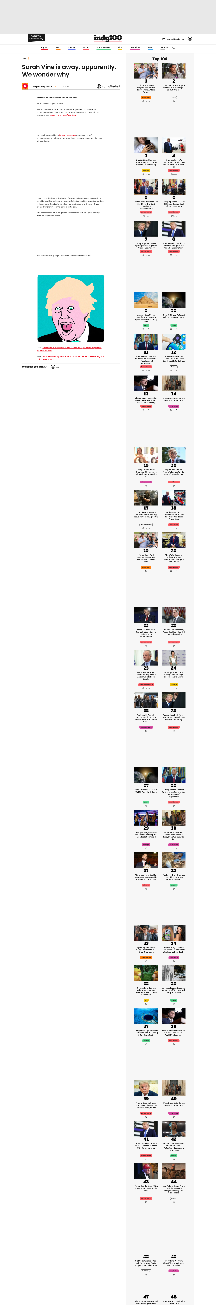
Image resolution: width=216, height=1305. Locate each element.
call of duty (146, 1271)
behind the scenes (67, 135)
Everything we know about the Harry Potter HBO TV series (173, 1263)
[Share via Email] (118, 86)
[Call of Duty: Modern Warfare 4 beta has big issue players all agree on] (146, 497)
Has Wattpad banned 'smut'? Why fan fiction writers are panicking (146, 162)
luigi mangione (146, 958)
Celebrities (135, 47)
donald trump (173, 170)
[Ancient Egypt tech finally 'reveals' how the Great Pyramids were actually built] (146, 300)
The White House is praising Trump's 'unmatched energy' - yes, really (174, 558)
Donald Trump (146, 251)
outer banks (174, 406)
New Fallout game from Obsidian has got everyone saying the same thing (174, 1189)
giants (173, 1000)
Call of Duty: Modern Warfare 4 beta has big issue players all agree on (146, 514)
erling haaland (146, 482)
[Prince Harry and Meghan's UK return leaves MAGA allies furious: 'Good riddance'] (146, 70)
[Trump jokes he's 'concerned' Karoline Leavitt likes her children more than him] (174, 145)
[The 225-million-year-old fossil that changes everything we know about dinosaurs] (174, 860)
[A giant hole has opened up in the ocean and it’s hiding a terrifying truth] (146, 1015)
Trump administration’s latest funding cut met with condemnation (174, 245)
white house (174, 525)
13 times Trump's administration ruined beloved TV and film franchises (173, 515)
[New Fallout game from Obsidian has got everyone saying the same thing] (174, 1171)
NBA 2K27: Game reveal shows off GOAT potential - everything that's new (173, 1146)
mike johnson (146, 406)
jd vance (146, 885)
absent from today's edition (63, 115)
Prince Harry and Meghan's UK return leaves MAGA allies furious (146, 88)
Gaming (72, 47)
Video (150, 47)
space (174, 325)
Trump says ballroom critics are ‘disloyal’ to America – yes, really (146, 1105)
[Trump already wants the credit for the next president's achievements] (146, 186)
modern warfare (146, 525)
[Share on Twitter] (114, 86)
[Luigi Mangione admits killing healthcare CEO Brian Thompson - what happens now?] (146, 932)
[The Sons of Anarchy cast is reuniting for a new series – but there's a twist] (146, 700)
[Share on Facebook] (110, 86)
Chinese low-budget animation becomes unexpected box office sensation (146, 991)
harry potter (174, 1271)
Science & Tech (103, 47)
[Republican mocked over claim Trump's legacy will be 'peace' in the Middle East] (174, 454)
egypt (146, 325)
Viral (120, 47)
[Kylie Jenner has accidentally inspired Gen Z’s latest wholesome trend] (174, 932)
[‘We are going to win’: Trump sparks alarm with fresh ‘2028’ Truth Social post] (146, 1171)
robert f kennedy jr (146, 685)
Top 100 (44, 47)
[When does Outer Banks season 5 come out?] (174, 383)
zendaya (174, 685)
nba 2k (173, 1156)
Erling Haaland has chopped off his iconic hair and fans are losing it (146, 473)
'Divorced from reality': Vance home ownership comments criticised (146, 877)
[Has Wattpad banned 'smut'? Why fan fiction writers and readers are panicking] (146, 145)
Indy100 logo (108, 38)
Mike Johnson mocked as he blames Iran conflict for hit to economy (146, 400)
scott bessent (173, 642)
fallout (173, 1198)
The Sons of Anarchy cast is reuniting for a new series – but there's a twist (146, 718)
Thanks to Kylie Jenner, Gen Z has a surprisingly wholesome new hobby (174, 949)
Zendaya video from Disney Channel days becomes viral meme (173, 674)
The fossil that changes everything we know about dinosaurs (173, 877)
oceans (146, 1041)
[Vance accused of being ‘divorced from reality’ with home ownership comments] (146, 860)
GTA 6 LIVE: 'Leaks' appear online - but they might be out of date (174, 87)
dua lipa (146, 845)
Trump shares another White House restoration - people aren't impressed (146, 359)
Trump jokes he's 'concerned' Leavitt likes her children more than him (173, 163)
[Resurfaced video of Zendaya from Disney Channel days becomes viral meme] (174, 657)
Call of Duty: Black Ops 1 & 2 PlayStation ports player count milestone (146, 1263)
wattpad (146, 170)
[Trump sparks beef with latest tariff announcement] (174, 1286)
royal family (146, 98)
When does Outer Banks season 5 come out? (174, 399)
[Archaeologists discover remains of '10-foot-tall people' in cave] (174, 973)
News (58, 47)
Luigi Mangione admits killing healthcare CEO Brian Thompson (146, 949)
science (173, 885)
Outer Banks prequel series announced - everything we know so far (173, 835)
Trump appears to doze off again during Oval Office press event (174, 204)
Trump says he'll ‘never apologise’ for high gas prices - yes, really (146, 245)
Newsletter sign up (175, 39)
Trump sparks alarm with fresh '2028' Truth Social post (146, 1188)
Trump (86, 47)
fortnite (173, 367)
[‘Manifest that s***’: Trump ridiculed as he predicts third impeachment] (146, 614)
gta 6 (174, 98)
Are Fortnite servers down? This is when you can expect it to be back (173, 358)
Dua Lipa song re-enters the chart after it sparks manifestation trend (146, 834)
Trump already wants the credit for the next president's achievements (146, 205)
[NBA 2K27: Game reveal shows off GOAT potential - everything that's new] (174, 1128)
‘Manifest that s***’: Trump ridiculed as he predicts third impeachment (146, 633)
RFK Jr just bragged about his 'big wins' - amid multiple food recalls (146, 675)
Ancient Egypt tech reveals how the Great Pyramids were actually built (146, 318)
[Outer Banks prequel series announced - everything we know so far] (174, 817)
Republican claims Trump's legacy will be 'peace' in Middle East (173, 472)
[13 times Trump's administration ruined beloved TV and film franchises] (174, 497)
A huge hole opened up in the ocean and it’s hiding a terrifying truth (146, 1032)
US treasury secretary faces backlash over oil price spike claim (174, 632)
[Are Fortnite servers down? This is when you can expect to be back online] (174, 341)
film (146, 1000)
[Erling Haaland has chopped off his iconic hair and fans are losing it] (146, 454)
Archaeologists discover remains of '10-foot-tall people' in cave (173, 990)
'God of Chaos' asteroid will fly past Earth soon (173, 316)
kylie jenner (174, 958)
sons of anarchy (146, 727)
